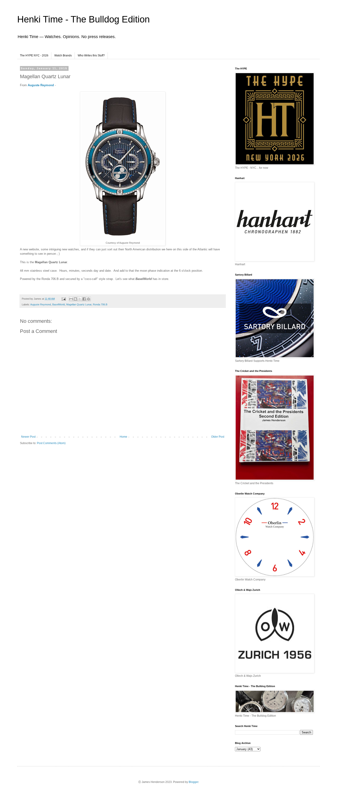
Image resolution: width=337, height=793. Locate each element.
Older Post (217, 436)
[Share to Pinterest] (88, 299)
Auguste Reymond (41, 85)
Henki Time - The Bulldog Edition (83, 19)
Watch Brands (63, 55)
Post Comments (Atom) (51, 443)
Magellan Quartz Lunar (78, 304)
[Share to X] (79, 299)
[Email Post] (63, 298)
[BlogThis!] (75, 299)
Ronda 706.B (100, 304)
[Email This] (71, 299)
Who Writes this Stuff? (91, 55)
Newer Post (28, 436)
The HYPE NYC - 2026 (34, 55)
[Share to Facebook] (84, 299)
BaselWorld (58, 304)
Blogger (193, 782)
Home (123, 436)
